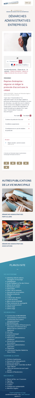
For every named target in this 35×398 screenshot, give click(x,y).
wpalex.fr (17, 396)
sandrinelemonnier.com (13, 394)
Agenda (9, 381)
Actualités (10, 383)
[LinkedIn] (19, 163)
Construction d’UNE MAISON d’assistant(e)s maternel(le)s (16, 316)
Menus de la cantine (13, 285)
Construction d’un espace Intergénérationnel (15, 320)
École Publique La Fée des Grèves (18, 283)
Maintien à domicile (13, 294)
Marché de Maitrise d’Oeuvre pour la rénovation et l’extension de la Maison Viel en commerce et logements (19, 327)
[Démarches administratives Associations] (17, 230)
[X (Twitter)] (13, 163)
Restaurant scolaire (13, 287)
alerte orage (11, 307)
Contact (9, 385)
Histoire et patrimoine (14, 359)
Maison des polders (13, 363)
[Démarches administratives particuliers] (17, 200)
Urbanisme (10, 348)
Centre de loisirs (12, 299)
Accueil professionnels (10, 69)
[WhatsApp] (26, 163)
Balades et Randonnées (15, 372)
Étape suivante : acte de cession (16, 143)
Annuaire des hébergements (16, 361)
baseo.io (18, 154)
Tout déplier (26, 115)
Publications (11, 336)
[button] (17, 119)
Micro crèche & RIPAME (14, 301)
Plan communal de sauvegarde (17, 303)
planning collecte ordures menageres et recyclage (15, 278)
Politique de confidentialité (15, 386)
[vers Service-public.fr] (20, 65)
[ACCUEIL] (11, 10)
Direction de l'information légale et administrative (15, 153)
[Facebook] (6, 163)
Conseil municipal (13, 334)
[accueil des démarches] (17, 57)
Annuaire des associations (15, 292)
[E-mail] (6, 167)
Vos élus (10, 332)
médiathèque (11, 281)
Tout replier (17, 115)
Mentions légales (12, 388)
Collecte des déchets (14, 298)
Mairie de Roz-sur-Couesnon (16, 379)
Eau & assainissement (14, 305)
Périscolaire (11, 289)
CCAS (9, 296)
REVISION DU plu (12, 323)
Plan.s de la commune (14, 290)
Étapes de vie (21, 69)
